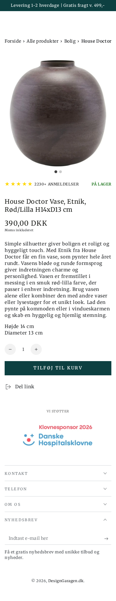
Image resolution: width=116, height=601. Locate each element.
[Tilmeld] (107, 538)
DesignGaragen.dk (66, 580)
